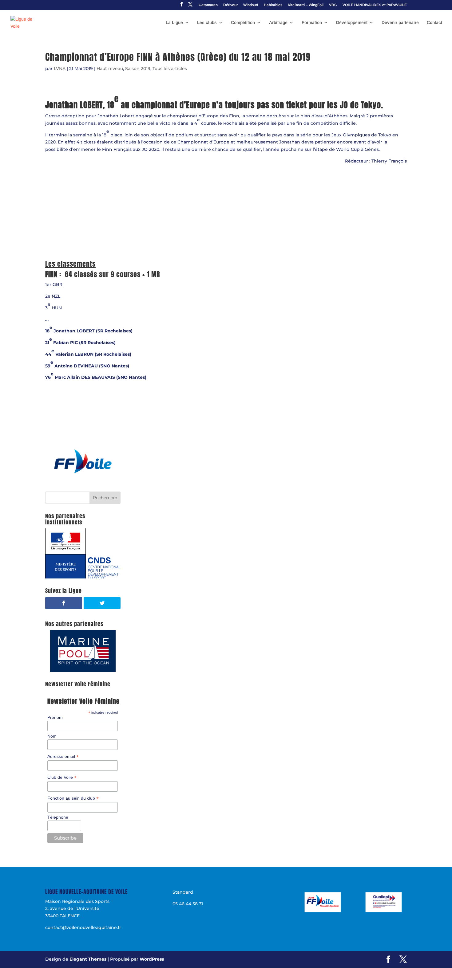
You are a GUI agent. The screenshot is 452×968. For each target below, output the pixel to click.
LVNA (59, 68)
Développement (351, 22)
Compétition (243, 22)
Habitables (273, 5)
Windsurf (250, 5)
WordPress (152, 959)
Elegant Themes (87, 959)
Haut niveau (110, 68)
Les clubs (207, 22)
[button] (83, 461)
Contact (434, 22)
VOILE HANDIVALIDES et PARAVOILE (375, 5)
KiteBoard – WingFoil (305, 5)
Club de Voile (62, 777)
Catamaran (208, 5)
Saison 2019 (137, 68)
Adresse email (63, 756)
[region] (83, 461)
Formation (312, 22)
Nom (52, 736)
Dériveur (230, 5)
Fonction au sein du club (73, 798)
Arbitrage (278, 22)
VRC (333, 5)
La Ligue (174, 22)
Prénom (55, 717)
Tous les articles (170, 68)
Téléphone (57, 817)
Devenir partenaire (400, 22)
